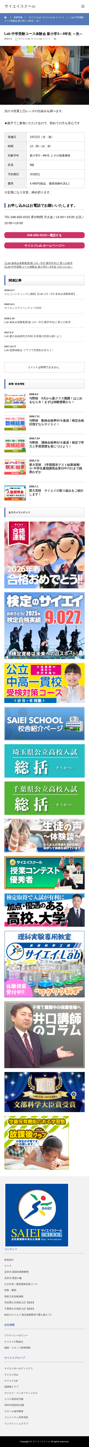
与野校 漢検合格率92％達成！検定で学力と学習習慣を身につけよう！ (56, 444)
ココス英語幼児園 (13, 1399)
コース (7, 1265)
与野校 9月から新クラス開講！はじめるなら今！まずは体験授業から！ (55, 400)
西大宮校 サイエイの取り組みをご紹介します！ (56, 492)
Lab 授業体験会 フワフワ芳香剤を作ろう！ (29, 350)
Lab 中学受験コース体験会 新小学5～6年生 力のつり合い (39, 266)
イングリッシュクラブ (16, 1423)
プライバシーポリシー (16, 1335)
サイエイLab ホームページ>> (44, 245)
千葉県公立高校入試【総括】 (19, 1308)
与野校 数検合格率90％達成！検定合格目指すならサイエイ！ (56, 422)
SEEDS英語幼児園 (14, 1405)
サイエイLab (24, 39)
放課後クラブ (11, 1386)
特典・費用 (10, 1290)
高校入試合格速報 (13, 1296)
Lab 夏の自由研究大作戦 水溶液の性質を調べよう (33, 336)
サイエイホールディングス (18, 1368)
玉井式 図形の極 (13, 1278)
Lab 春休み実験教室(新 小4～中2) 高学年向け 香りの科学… (38, 322)
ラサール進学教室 (13, 1411)
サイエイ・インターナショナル (21, 1393)
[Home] (6, 17)
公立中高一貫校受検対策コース (21, 1284)
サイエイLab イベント (41, 39)
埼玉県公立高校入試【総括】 (19, 1302)
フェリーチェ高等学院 (16, 1417)
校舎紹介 (9, 1259)
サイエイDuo (11, 1374)
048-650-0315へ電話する (44, 235)
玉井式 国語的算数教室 (16, 1271)
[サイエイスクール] (20, 6)
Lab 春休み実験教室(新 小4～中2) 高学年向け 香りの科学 (39, 263)
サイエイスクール (41, 1441)
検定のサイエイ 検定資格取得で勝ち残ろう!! (27, 1314)
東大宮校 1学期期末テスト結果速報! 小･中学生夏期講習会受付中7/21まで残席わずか (55, 468)
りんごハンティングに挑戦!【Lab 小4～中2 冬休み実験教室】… (41, 293)
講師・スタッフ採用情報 (17, 1347)
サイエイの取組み (13, 1341)
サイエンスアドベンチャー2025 (22, 307)
